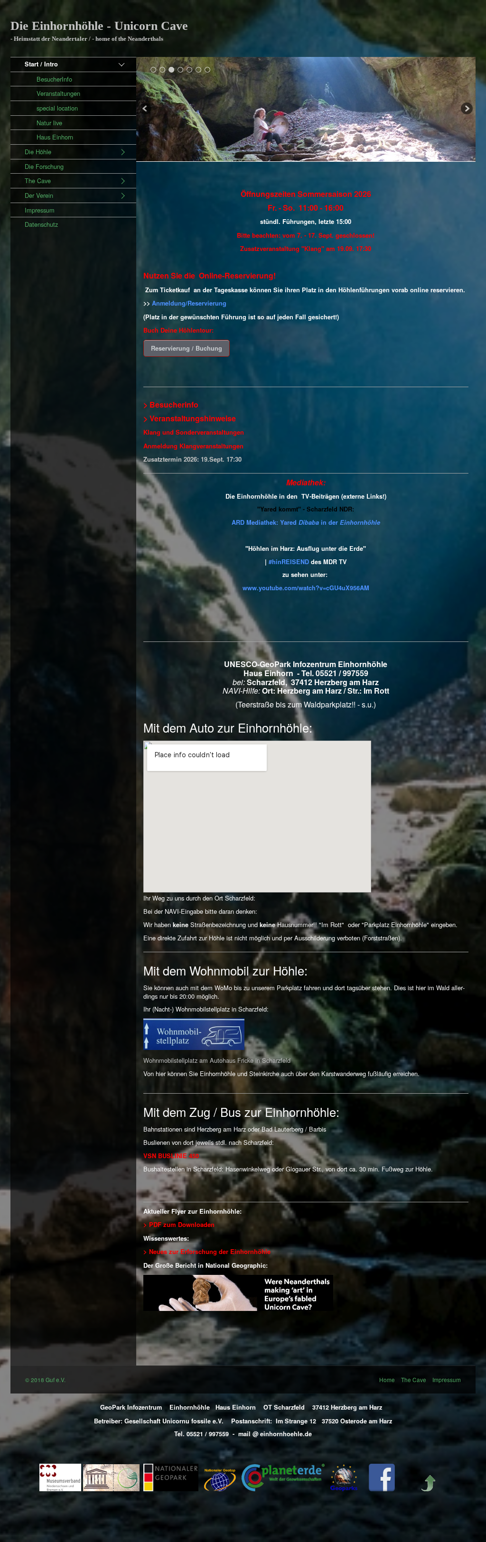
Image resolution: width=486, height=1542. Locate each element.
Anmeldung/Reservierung (189, 303)
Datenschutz (41, 224)
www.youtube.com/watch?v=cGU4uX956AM (306, 588)
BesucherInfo (54, 79)
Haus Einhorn (55, 136)
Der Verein (39, 195)
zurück (146, 109)
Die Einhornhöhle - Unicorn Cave (99, 26)
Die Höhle (38, 151)
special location (57, 107)
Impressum (40, 209)
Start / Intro (41, 64)
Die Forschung (44, 166)
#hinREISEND (289, 561)
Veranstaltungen (58, 93)
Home (387, 1379)
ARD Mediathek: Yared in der (306, 522)
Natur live (49, 122)
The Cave (38, 180)
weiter (466, 109)
